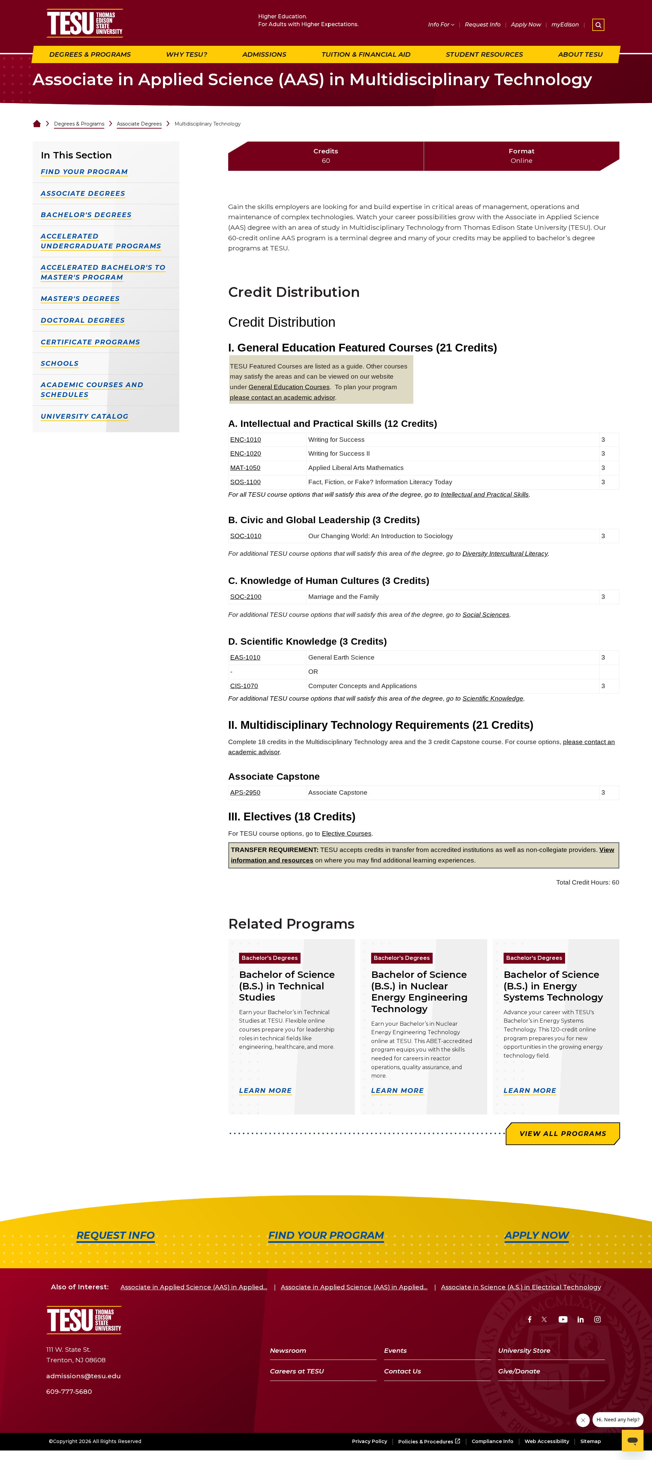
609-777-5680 (69, 1391)
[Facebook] (529, 1320)
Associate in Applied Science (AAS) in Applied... (194, 1287)
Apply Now (526, 24)
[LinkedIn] (581, 1320)
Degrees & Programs (79, 124)
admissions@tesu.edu (83, 1375)
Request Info (483, 24)
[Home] (37, 124)
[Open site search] (598, 25)
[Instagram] (597, 1320)
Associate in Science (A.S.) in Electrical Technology (521, 1287)
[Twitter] (545, 1320)
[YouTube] (563, 1320)
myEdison (565, 24)
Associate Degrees (139, 124)
